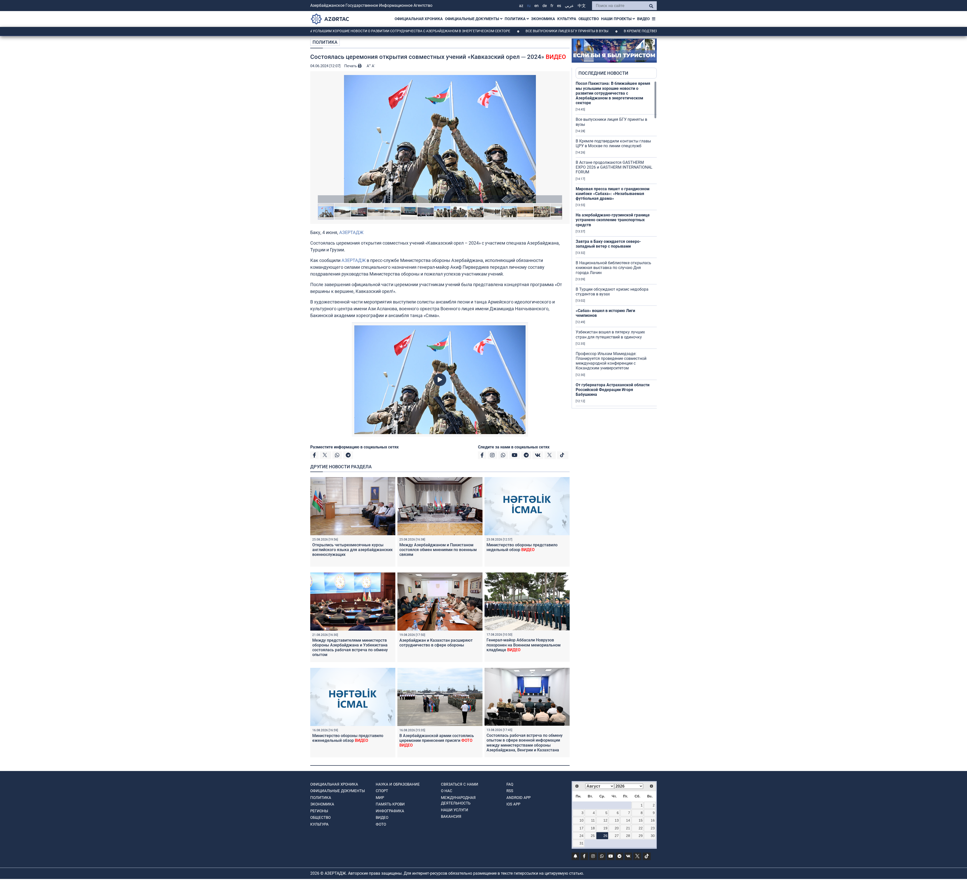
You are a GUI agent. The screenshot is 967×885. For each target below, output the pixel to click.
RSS (509, 791)
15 (641, 820)
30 (653, 836)
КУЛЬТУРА (566, 19)
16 (653, 820)
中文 (582, 5)
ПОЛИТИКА (516, 19)
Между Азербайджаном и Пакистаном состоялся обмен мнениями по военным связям (438, 550)
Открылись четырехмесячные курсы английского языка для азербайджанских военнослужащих (352, 550)
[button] (440, 139)
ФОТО (381, 824)
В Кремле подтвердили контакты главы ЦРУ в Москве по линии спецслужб (639, 31)
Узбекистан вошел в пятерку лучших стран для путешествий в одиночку (610, 334)
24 (581, 836)
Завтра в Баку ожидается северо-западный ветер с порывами (608, 244)
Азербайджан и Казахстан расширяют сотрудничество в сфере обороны (436, 642)
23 (653, 828)
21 (628, 828)
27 (617, 836)
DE (544, 5)
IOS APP (513, 804)
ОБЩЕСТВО (588, 19)
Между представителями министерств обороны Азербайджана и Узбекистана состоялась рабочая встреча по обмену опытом (350, 647)
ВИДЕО (643, 19)
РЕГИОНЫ (319, 811)
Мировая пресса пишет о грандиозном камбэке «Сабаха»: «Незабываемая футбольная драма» (612, 193)
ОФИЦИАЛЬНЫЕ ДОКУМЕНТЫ (472, 19)
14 (628, 820)
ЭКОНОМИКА (543, 19)
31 (581, 843)
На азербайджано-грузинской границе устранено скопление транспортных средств (613, 220)
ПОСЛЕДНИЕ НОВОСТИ (603, 73)
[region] (616, 244)
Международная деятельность (458, 800)
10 (581, 820)
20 (617, 828)
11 (593, 820)
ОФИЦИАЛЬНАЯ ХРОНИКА (419, 19)
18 (593, 828)
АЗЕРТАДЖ (351, 232)
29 (641, 836)
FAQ (509, 784)
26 (605, 836)
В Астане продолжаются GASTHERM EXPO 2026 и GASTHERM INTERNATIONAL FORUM (614, 167)
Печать (351, 66)
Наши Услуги (454, 810)
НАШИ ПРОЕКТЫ (617, 19)
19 (605, 828)
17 (581, 828)
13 (617, 820)
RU (529, 5)
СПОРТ (382, 791)
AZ (521, 5)
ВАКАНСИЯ (451, 816)
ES (559, 5)
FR (551, 5)
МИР (380, 797)
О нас (446, 791)
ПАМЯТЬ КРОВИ (390, 804)
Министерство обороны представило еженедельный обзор (347, 738)
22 (641, 828)
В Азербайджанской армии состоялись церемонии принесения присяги (436, 740)
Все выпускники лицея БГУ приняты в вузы (510, 31)
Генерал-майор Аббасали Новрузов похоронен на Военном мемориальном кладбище (524, 645)
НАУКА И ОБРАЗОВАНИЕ (398, 784)
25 (593, 836)
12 (605, 820)
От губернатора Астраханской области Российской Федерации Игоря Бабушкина (612, 389)
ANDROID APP (518, 797)
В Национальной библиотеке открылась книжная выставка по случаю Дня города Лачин (613, 267)
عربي (569, 5)
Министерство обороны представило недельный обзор (522, 547)
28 (628, 836)
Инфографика (390, 811)
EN (536, 5)
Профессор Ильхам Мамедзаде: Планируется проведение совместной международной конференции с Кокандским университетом (611, 361)
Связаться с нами (459, 784)
